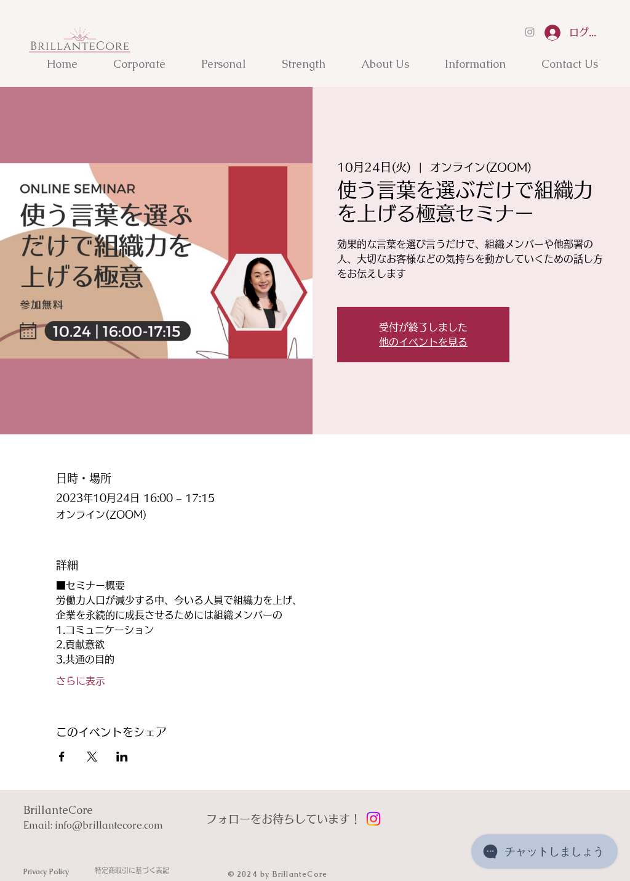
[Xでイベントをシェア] (92, 756)
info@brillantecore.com (109, 825)
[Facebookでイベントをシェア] (62, 756)
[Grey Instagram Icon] (530, 32)
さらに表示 (80, 681)
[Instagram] (373, 819)
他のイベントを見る (423, 342)
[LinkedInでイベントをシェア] (122, 756)
